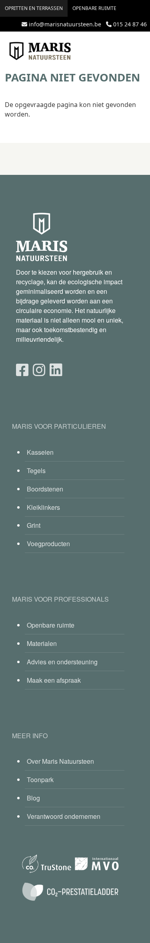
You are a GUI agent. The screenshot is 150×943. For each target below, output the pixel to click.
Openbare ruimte (94, 8)
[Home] (40, 51)
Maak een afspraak (54, 680)
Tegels (36, 470)
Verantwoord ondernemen (63, 816)
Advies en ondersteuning (62, 661)
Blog (33, 797)
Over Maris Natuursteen (60, 761)
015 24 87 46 (130, 24)
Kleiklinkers (43, 507)
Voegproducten (48, 543)
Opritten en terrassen (34, 8)
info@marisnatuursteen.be (65, 24)
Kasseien (40, 452)
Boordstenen (45, 488)
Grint (33, 525)
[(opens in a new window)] (22, 369)
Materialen (42, 643)
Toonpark (40, 779)
